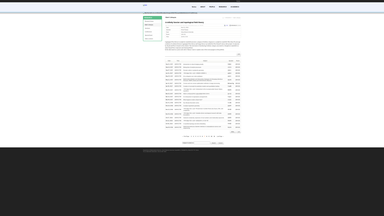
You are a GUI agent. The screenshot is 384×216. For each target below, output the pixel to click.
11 (214, 136)
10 (211, 136)
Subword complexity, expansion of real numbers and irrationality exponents (203, 117)
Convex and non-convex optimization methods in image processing (201, 83)
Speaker (231, 61)
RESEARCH (223, 7)
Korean (238, 1)
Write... (233, 131)
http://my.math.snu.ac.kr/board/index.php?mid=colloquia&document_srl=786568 (184, 25)
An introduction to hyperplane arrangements (195, 97)
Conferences (148, 31)
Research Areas (149, 21)
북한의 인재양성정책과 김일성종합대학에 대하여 (196, 93)
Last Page (219, 136)
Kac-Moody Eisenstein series (191, 103)
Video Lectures (149, 39)
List (239, 54)
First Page (186, 136)
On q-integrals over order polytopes (192, 76)
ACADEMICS (235, 7)
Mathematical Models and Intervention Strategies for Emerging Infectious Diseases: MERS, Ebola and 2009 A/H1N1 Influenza (203, 79)
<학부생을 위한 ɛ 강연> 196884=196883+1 (195, 73)
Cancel (220, 143)
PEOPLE (212, 7)
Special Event (148, 35)
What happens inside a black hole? (192, 99)
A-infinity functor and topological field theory (184, 22)
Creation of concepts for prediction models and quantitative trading (201, 86)
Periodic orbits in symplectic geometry (193, 70)
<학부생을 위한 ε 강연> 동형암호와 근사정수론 (195, 120)
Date (169, 61)
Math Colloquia (236, 17)
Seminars (147, 28)
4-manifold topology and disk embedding (194, 123)
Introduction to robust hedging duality (193, 64)
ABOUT (202, 7)
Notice (194, 7)
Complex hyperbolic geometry (191, 105)
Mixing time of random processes (192, 67)
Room (238, 61)
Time (178, 61)
